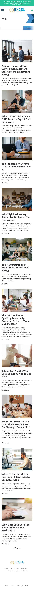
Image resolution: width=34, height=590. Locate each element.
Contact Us (10, 571)
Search (29, 28)
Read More (5, 183)
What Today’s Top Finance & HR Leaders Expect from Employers (16, 119)
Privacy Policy (14, 568)
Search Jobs (32, 10)
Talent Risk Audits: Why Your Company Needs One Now (16, 373)
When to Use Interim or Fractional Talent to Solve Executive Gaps (16, 477)
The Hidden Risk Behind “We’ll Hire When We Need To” (16, 166)
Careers (25, 571)
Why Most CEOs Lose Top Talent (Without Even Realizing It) (15, 527)
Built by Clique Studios (23, 585)
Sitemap (18, 571)
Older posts (17, 548)
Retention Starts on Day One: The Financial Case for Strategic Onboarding (16, 424)
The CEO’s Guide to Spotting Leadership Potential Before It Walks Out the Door (16, 320)
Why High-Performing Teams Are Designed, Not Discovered (16, 217)
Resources (24, 568)
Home (6, 568)
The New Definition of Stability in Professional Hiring (15, 267)
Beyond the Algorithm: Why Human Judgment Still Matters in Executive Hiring (16, 70)
